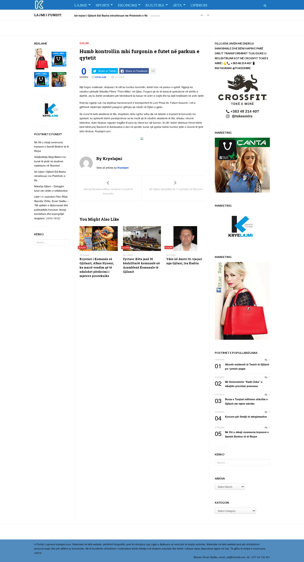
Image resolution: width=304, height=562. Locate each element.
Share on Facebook (136, 71)
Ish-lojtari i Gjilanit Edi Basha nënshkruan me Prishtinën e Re (111, 15)
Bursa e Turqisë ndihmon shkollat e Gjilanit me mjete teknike (241, 401)
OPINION (199, 5)
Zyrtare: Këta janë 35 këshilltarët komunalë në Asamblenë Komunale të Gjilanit (141, 265)
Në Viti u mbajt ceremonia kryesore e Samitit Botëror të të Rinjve (242, 434)
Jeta (177, 5)
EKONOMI (127, 5)
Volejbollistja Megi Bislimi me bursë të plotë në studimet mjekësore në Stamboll (50, 161)
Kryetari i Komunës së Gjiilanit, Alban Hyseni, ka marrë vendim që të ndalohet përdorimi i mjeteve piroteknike (97, 267)
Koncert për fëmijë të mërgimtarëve (241, 416)
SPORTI (102, 5)
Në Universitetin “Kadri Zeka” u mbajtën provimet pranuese (238, 384)
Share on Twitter (107, 71)
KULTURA (154, 5)
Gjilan (84, 43)
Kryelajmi (100, 77)
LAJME (80, 5)
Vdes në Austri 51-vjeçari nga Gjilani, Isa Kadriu (184, 261)
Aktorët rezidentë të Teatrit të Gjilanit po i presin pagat (242, 366)
